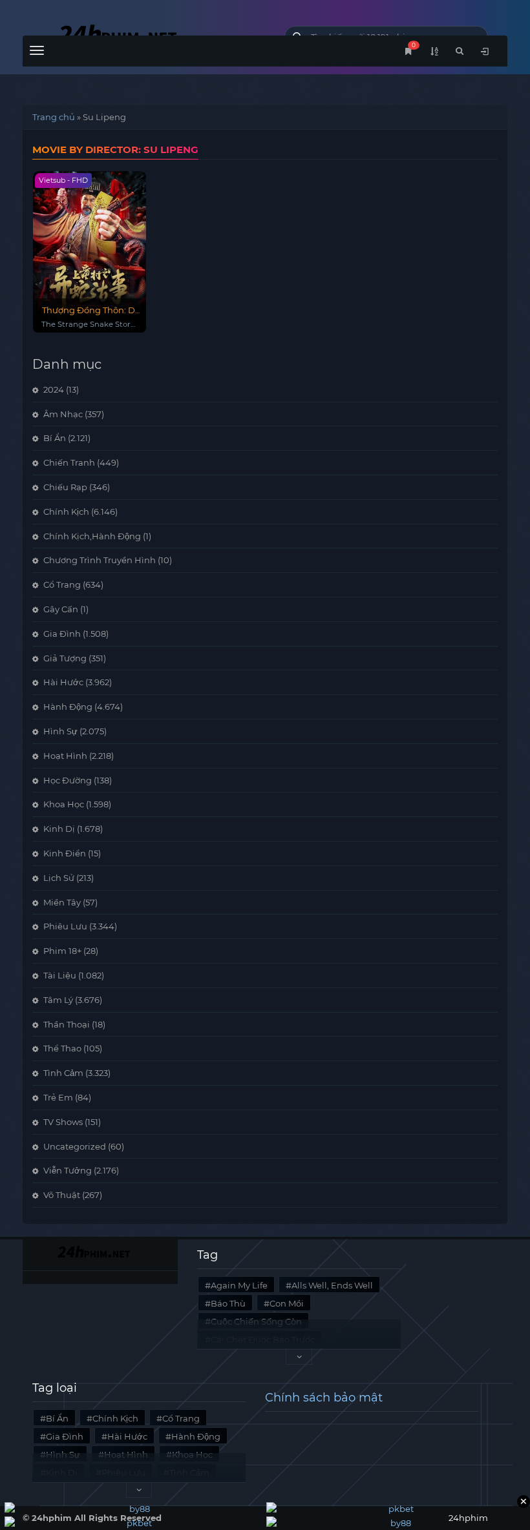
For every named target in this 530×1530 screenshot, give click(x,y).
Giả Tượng (65, 658)
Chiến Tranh (69, 462)
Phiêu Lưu (65, 926)
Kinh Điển (64, 853)
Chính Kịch (66, 511)
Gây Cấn (60, 609)
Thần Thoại (66, 1024)
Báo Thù (228, 1303)
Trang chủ (53, 117)
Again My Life (239, 1285)
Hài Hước (63, 682)
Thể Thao (62, 1048)
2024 (53, 389)
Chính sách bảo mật (324, 1397)
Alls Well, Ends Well (332, 1285)
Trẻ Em (58, 1097)
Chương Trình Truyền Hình (99, 560)
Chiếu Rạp (65, 487)
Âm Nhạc (63, 414)
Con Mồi (287, 1303)
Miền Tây (62, 902)
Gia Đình (62, 633)
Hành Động (67, 706)
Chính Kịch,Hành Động (92, 536)
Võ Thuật (61, 1195)
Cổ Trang (62, 584)
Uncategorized (74, 1146)
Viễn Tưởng (67, 1170)
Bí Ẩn (54, 438)
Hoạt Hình (65, 755)
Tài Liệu (59, 975)
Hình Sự (60, 731)
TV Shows (63, 1122)
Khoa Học (63, 804)
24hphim (144, 33)
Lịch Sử (58, 878)
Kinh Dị (59, 828)
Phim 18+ (62, 951)
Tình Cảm (63, 1073)
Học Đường (67, 780)
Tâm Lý (58, 1000)
